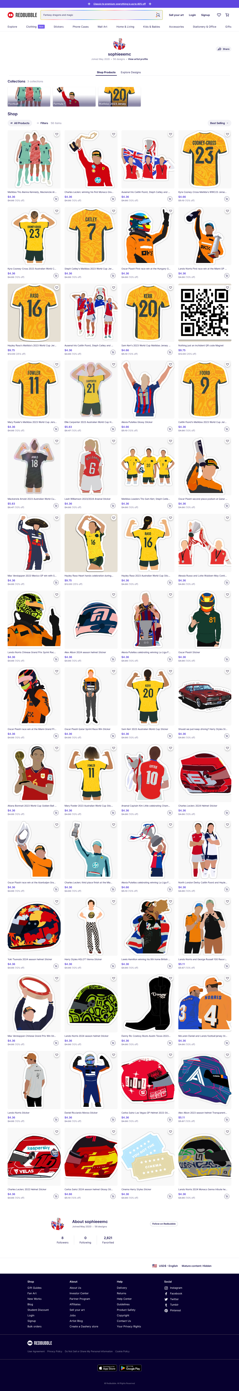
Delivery (122, 1287)
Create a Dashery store (84, 1326)
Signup (31, 1320)
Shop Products (106, 72)
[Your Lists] (219, 15)
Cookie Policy (122, 1351)
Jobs (73, 1315)
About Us (75, 1287)
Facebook (176, 1293)
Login (30, 1315)
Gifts (228, 26)
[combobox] (101, 14)
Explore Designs (131, 72)
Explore (12, 26)
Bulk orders (34, 1326)
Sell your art (77, 1309)
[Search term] (158, 15)
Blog (30, 1304)
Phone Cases (81, 26)
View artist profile (138, 59)
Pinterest (175, 1310)
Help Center (124, 1298)
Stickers (59, 26)
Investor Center (79, 1293)
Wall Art (102, 26)
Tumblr (174, 1304)
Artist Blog (76, 1320)
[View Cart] (227, 15)
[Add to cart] (56, 198)
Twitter (174, 1299)
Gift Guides (34, 1287)
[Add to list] (56, 134)
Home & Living (125, 26)
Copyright (123, 1315)
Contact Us (124, 1320)
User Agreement (36, 1351)
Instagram (176, 1287)
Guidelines (123, 1304)
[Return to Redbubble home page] (22, 15)
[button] (119, 3)
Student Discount (38, 1309)
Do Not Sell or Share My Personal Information (89, 1351)
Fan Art (32, 1293)
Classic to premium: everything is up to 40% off (119, 3)
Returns (121, 1293)
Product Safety (126, 1309)
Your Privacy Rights (129, 1326)
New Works (34, 1298)
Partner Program (80, 1298)
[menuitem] (12, 26)
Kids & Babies (151, 26)
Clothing (34, 26)
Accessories (176, 26)
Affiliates (75, 1304)
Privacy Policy (54, 1351)
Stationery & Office (204, 26)
